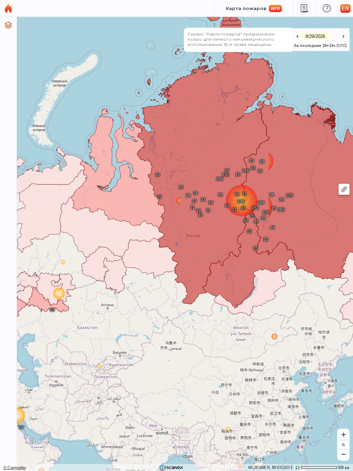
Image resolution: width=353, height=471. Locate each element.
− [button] (343, 454)
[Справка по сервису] (326, 8)
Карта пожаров (253, 8)
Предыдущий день (297, 36)
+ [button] (343, 434)
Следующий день (343, 36)
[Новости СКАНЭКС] (304, 8)
